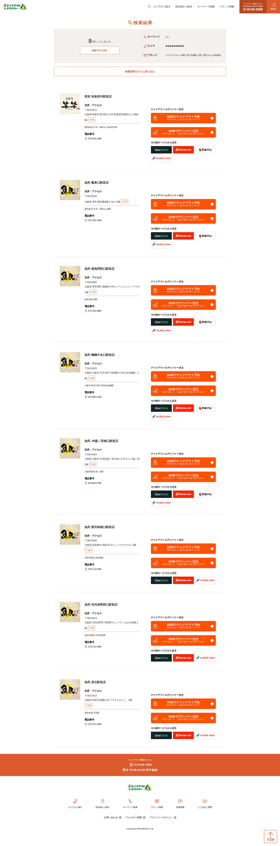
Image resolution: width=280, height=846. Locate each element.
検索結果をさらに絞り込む (140, 71)
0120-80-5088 (143, 764)
